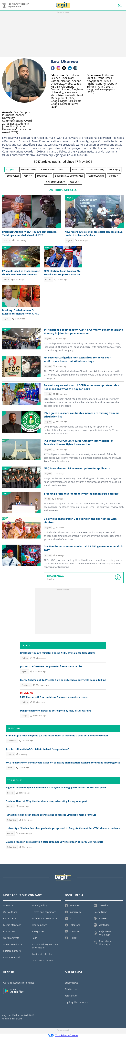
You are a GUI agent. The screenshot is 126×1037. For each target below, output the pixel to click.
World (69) (78, 169)
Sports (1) (114, 175)
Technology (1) (96, 175)
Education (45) (96, 169)
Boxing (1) (75, 182)
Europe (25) (13, 175)
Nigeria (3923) (28, 169)
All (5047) (11, 169)
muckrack (75, 68)
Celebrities (25, 685)
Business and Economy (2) (69, 175)
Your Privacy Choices (66, 1035)
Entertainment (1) (55, 182)
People (10, 768)
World (6, 279)
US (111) (63, 169)
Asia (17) (28, 175)
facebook (53, 68)
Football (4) (43, 175)
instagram (58, 68)
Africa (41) (114, 169)
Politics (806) (47, 169)
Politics (7, 240)
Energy (24, 716)
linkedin (70, 68)
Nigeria (69, 240)
